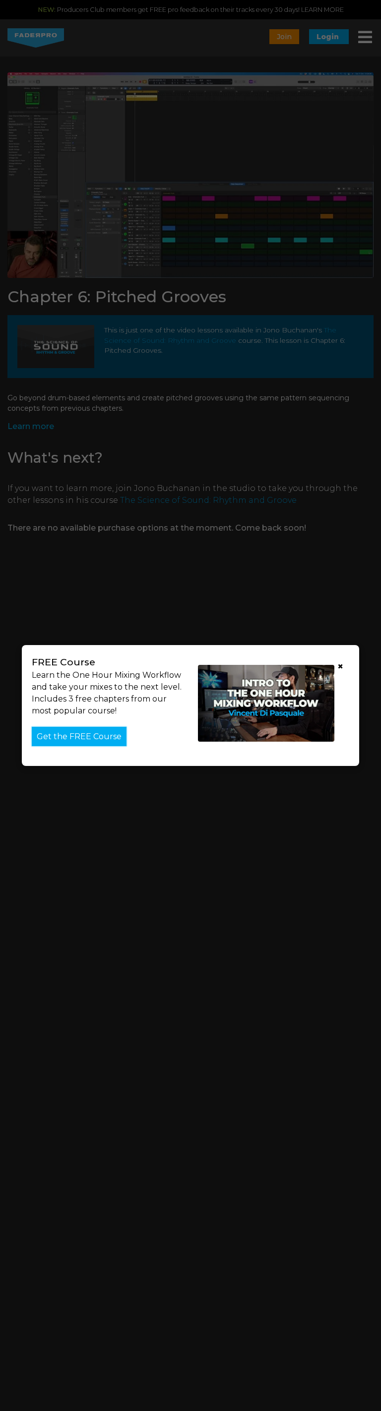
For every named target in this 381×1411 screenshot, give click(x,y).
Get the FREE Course (79, 736)
